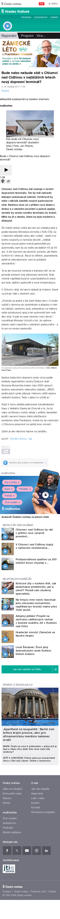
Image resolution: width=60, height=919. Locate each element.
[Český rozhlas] (11, 3)
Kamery (54, 17)
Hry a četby (11, 482)
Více (41, 36)
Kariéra (35, 802)
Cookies (7, 891)
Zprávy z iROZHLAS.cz (18, 684)
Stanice (7, 798)
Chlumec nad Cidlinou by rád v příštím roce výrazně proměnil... (34, 533)
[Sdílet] (8, 181)
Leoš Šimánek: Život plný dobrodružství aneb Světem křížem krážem (33, 651)
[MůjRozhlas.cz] (6, 106)
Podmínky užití (38, 891)
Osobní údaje (21, 891)
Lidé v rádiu (37, 798)
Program (26, 17)
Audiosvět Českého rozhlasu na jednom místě (25, 517)
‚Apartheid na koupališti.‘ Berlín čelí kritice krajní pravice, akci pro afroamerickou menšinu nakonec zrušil (28, 734)
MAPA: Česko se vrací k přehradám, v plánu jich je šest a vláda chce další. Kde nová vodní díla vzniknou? (30, 749)
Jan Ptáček (26, 145)
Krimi (7, 489)
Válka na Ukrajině (12, 788)
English (52, 891)
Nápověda (37, 793)
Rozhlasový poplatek (43, 812)
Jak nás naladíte (40, 788)
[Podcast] (3, 181)
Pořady (8, 495)
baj (30, 438)
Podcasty (8, 827)
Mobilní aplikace (12, 832)
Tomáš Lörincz (18, 438)
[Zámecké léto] (30, 53)
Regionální (9, 36)
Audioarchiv (40, 17)
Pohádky (23, 489)
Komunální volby (12, 793)
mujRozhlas (8, 473)
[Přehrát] (6, 170)
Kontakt (35, 807)
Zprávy (5, 90)
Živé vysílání (11, 502)
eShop (6, 802)
